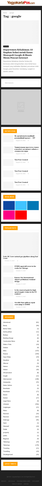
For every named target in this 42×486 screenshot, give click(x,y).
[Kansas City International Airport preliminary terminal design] (8, 280)
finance (5, 354)
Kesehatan (6, 388)
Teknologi (6, 46)
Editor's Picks (7, 344)
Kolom (5, 395)
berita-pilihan (7, 332)
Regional (6, 439)
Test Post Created (21, 160)
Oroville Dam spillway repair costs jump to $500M (25, 303)
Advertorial (6, 322)
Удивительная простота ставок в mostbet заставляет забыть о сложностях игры (27, 149)
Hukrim (5, 366)
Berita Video (7, 329)
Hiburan (5, 363)
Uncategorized (8, 454)
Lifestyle (6, 404)
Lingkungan (6, 407)
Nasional (6, 414)
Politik (5, 429)
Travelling (6, 451)
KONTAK (26, 484)
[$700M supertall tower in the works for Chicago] (8, 269)
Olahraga (6, 420)
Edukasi (5, 347)
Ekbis (4, 351)
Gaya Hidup (7, 357)
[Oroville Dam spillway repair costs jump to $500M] (8, 305)
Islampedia (6, 382)
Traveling (6, 448)
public (5, 436)
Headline (6, 360)
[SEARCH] (36, 83)
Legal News (7, 401)
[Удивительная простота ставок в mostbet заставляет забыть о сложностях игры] (8, 150)
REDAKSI (3, 481)
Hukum (5, 369)
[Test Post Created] (8, 162)
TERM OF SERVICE (17, 484)
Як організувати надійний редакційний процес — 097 (25, 137)
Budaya (5, 335)
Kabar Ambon (7, 385)
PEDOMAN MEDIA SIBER (23, 481)
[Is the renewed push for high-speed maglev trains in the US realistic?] (8, 292)
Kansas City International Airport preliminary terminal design (25, 279)
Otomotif (6, 426)
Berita (5, 325)
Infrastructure (7, 373)
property (6, 432)
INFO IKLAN (11, 481)
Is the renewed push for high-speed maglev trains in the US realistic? (26, 292)
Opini (5, 423)
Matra (5, 410)
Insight (5, 376)
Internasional (7, 379)
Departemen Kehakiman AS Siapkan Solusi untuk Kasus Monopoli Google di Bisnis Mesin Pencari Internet (18, 53)
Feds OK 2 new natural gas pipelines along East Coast (20, 257)
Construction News (9, 341)
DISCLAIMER (35, 481)
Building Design (8, 338)
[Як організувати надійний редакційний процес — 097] (8, 138)
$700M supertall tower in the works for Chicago (25, 267)
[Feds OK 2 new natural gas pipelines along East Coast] (21, 244)
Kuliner (5, 398)
